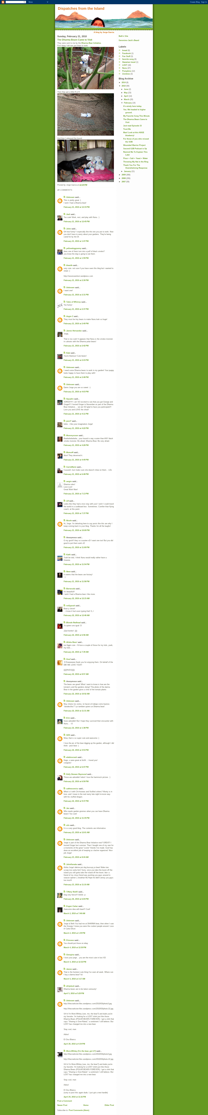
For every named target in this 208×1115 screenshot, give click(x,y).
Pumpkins (126, 71)
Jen (67, 808)
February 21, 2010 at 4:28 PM (76, 445)
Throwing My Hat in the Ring (135, 162)
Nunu (124, 68)
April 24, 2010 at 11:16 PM (75, 1097)
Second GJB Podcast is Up (135, 149)
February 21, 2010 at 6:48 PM (76, 474)
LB (67, 501)
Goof (68, 659)
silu (67, 825)
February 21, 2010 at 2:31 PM (76, 295)
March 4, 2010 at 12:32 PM (75, 962)
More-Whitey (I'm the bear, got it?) (81, 1051)
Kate (68, 353)
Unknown (70, 197)
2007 (124, 182)
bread (124, 50)
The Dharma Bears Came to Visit (74, 40)
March (127, 99)
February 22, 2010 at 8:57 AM (76, 674)
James (69, 969)
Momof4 (69, 452)
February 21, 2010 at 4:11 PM (76, 414)
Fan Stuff (126, 56)
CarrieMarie (71, 467)
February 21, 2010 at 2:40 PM (76, 323)
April (126, 96)
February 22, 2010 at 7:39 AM (76, 652)
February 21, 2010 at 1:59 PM (76, 258)
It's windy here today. (132, 106)
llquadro (70, 399)
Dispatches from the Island (81, 8)
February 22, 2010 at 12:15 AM (77, 598)
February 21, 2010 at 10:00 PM (77, 530)
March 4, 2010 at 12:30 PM (75, 947)
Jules (68, 229)
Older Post (109, 1105)
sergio (69, 481)
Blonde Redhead (73, 623)
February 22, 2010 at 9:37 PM (76, 801)
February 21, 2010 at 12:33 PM (77, 207)
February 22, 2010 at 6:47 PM (76, 767)
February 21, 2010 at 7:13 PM (76, 494)
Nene (68, 572)
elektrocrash (71, 757)
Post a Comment (64, 1101)
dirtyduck (70, 986)
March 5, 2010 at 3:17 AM (74, 979)
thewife (69, 265)
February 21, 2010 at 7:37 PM (76, 513)
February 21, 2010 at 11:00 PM (76, 547)
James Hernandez (74, 331)
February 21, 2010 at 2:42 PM (76, 346)
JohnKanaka (71, 864)
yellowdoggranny (73, 248)
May (126, 93)
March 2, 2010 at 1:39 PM (74, 933)
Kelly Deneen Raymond (76, 774)
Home (85, 1105)
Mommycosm (72, 435)
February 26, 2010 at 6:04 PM (76, 899)
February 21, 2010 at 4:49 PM (76, 460)
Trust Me (127, 129)
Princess (70, 940)
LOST (124, 65)
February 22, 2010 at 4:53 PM (76, 750)
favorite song (128, 59)
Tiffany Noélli (72, 892)
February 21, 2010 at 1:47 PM (76, 241)
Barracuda (70, 589)
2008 (124, 178)
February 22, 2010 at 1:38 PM (76, 728)
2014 (124, 82)
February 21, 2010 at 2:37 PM (76, 309)
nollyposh (70, 606)
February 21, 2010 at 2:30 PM (76, 280)
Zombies (126, 74)
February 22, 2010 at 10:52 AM (77, 694)
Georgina (70, 955)
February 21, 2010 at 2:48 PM (76, 377)
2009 (124, 175)
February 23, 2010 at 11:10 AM (76, 885)
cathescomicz (72, 789)
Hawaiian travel (129, 62)
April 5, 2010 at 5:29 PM (74, 993)
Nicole (69, 520)
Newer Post (62, 1105)
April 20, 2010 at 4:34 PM (74, 1044)
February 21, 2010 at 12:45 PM (77, 221)
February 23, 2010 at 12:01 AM (77, 832)
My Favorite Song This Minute (136, 116)
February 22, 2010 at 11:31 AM (76, 711)
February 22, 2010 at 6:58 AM (76, 635)
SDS (68, 735)
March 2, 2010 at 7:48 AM (74, 913)
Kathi (68, 555)
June (126, 89)
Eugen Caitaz (72, 906)
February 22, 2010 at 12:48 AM (77, 615)
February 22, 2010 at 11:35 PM (76, 818)
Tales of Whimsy (73, 302)
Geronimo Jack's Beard (129, 40)
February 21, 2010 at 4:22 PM (76, 428)
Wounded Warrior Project (134, 145)
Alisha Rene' (71, 642)
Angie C (69, 316)
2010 (124, 86)
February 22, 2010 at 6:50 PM (76, 781)
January (127, 171)
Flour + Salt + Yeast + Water (135, 158)
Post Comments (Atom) (79, 1110)
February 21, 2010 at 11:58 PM (76, 581)
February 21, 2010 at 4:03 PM (76, 392)
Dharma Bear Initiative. (91, 43)
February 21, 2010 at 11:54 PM (76, 564)
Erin (68, 718)
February (128, 103)
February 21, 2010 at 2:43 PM (76, 360)
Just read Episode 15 (132, 126)
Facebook (126, 53)
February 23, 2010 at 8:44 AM (76, 857)
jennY (68, 421)
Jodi (68, 214)
